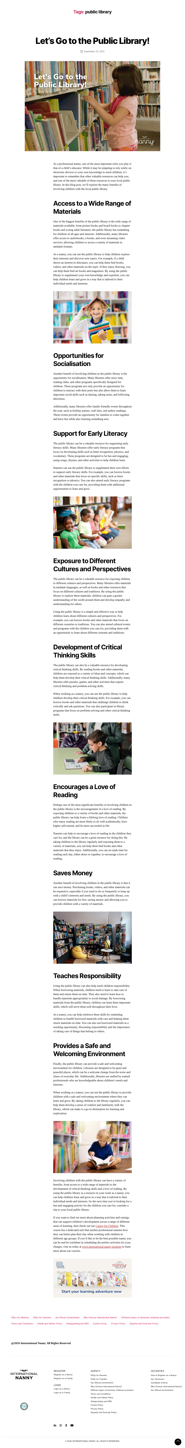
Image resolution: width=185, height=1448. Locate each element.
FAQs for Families (42, 1317)
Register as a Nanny (63, 1375)
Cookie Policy (100, 1323)
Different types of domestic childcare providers (145, 1317)
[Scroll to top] (178, 1442)
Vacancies (142, 6)
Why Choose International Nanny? (100, 1317)
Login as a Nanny (62, 1389)
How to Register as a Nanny (164, 1375)
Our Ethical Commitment (67, 1317)
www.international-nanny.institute (101, 1247)
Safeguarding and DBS (77, 1323)
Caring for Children (107, 1226)
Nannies (39, 6)
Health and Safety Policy (49, 1323)
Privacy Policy (118, 1323)
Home (11, 6)
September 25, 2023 (94, 51)
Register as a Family (63, 1378)
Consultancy (57, 6)
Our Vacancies (157, 1379)
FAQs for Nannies (20, 1317)
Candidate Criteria (159, 1383)
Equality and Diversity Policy (144, 1323)
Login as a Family (62, 1392)
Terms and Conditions (22, 1323)
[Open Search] (175, 6)
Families (24, 6)
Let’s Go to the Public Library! (92, 40)
